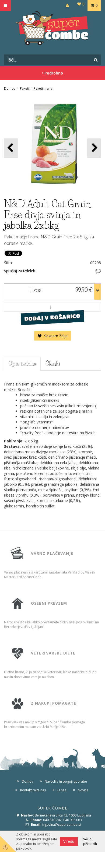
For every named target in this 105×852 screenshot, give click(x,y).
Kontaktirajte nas (33, 790)
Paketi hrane (43, 88)
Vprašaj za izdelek (19, 270)
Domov (9, 88)
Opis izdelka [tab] (22, 363)
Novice (83, 790)
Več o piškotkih (90, 841)
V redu (68, 841)
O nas (61, 790)
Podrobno (53, 73)
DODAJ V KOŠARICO (52, 317)
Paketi (24, 88)
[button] (94, 148)
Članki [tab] (53, 363)
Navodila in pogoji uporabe (66, 781)
